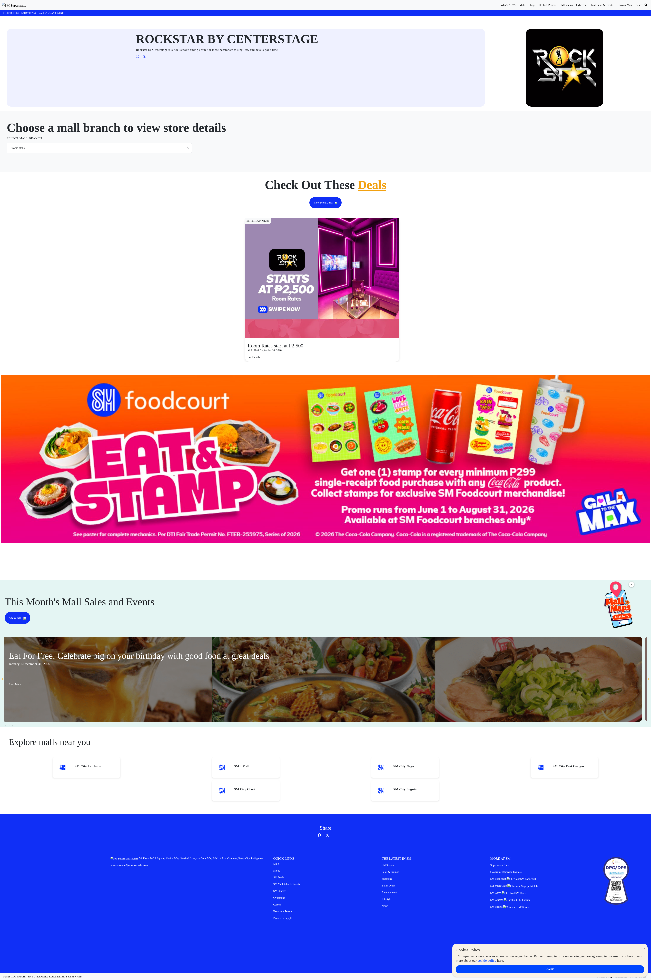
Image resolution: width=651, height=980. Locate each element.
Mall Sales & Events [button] (602, 5)
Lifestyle (386, 899)
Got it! (550, 969)
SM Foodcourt (498, 878)
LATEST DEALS (28, 13)
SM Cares (496, 892)
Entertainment (389, 892)
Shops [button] (532, 5)
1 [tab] (5, 726)
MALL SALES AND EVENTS (51, 13)
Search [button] (640, 5)
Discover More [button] (624, 5)
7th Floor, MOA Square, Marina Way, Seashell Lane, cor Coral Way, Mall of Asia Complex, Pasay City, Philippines (201, 858)
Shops (276, 870)
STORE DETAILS (11, 13)
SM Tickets (496, 906)
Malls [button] (522, 5)
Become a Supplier (283, 918)
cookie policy (487, 960)
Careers (277, 904)
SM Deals (278, 877)
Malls (276, 863)
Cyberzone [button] (582, 5)
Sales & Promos (390, 872)
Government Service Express (505, 872)
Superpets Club (498, 885)
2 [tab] (9, 726)
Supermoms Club (499, 865)
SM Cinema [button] (566, 5)
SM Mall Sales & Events (286, 884)
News (385, 905)
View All (15, 618)
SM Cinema (279, 891)
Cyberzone (279, 897)
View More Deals (323, 202)
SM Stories (388, 865)
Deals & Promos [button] (547, 5)
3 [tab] (12, 726)
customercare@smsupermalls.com (129, 865)
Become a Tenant (282, 911)
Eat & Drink (388, 885)
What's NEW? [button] (508, 5)
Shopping (387, 878)
